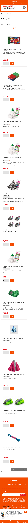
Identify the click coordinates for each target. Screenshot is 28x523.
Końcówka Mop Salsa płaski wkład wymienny (14, 303)
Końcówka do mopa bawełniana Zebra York (13, 194)
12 (14, 28)
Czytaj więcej (10, 516)
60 (20, 28)
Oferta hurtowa (6, 124)
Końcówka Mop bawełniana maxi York (13, 267)
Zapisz (23, 495)
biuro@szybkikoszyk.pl (16, 3)
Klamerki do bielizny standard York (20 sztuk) (12, 86)
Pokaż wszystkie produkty (19, 469)
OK (25, 511)
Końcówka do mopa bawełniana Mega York (13, 122)
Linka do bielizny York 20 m (11, 448)
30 (17, 28)
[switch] (3, 517)
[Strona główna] (1, 13)
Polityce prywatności (6, 506)
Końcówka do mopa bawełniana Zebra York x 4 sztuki (13, 230)
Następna (2, 472)
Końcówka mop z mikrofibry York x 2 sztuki (14, 411)
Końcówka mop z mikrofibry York (13, 374)
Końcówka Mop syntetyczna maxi (13, 338)
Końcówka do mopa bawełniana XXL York (13, 158)
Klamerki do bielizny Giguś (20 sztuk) (12, 50)
